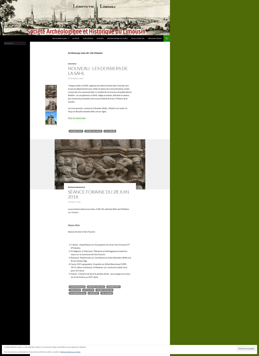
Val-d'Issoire (110, 131)
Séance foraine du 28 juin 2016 (98, 194)
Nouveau (72, 64)
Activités (75, 38)
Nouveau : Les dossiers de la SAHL (98, 71)
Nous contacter (137, 38)
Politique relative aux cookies (70, 352)
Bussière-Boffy (76, 131)
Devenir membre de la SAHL (117, 38)
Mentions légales (155, 38)
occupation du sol (77, 293)
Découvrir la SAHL (59, 38)
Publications (88, 38)
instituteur (88, 290)
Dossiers (100, 38)
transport (93, 293)
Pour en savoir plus (77, 118)
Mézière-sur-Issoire (93, 131)
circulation (75, 290)
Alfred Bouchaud (77, 287)
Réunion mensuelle (76, 187)
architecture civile (96, 287)
